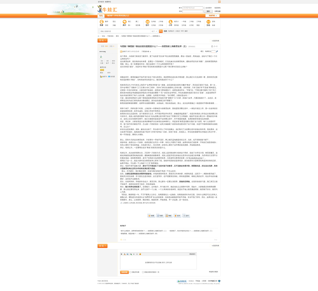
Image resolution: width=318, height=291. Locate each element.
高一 (129, 25)
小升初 (191, 25)
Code (137, 254)
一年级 (184, 21)
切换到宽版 (219, 2)
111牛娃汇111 (98, 36)
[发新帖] (102, 40)
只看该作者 (145, 51)
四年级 (176, 25)
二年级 (191, 21)
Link (131, 254)
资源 (198, 25)
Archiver (191, 281)
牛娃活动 (110, 36)
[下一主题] (217, 46)
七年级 (153, 25)
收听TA (104, 76)
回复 (124, 240)
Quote (134, 254)
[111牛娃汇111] (108, 12)
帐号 (180, 8)
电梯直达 (208, 51)
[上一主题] (215, 46)
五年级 (184, 25)
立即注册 (217, 11)
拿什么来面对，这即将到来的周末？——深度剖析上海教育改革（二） (144, 231)
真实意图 (139, 203)
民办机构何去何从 (196, 158)
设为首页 (101, 2)
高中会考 (146, 203)
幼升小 (176, 21)
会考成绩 (132, 203)
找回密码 (217, 8)
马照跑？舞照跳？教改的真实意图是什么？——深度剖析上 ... (141, 36)
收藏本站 (108, 2)
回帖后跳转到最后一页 (151, 272)
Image (127, 254)
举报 (215, 240)
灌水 (117, 36)
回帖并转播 (135, 272)
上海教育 (126, 203)
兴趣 (114, 25)
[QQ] (182, 281)
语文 (114, 21)
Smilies (140, 254)
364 (102, 61)
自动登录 (209, 8)
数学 (106, 21)
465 (107, 61)
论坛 (101, 16)
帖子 (153, 31)
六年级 (161, 25)
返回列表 (216, 41)
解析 (186, 31)
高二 (137, 21)
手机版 (198, 281)
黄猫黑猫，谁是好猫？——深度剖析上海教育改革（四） (139, 233)
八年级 (161, 21)
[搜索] (160, 31)
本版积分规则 (213, 272)
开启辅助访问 (217, 2)
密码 (180, 11)
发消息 (112, 76)
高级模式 (192, 254)
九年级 (153, 21)
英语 (106, 25)
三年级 (199, 21)
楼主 (202, 51)
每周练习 (171, 31)
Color (124, 254)
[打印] (212, 46)
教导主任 (103, 67)
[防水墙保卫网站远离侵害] (219, 281)
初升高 (138, 25)
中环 (182, 31)
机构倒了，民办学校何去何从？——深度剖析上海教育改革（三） (191, 231)
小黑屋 (204, 281)
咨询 (213, 21)
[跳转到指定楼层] (217, 51)
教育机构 (152, 203)
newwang (102, 51)
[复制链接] (191, 46)
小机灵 (177, 31)
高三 (129, 21)
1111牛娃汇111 (212, 281)
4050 (113, 61)
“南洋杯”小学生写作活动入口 (117, 16)
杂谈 (213, 25)
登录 (163, 262)
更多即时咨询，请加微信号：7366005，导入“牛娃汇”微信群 (122, 283)
